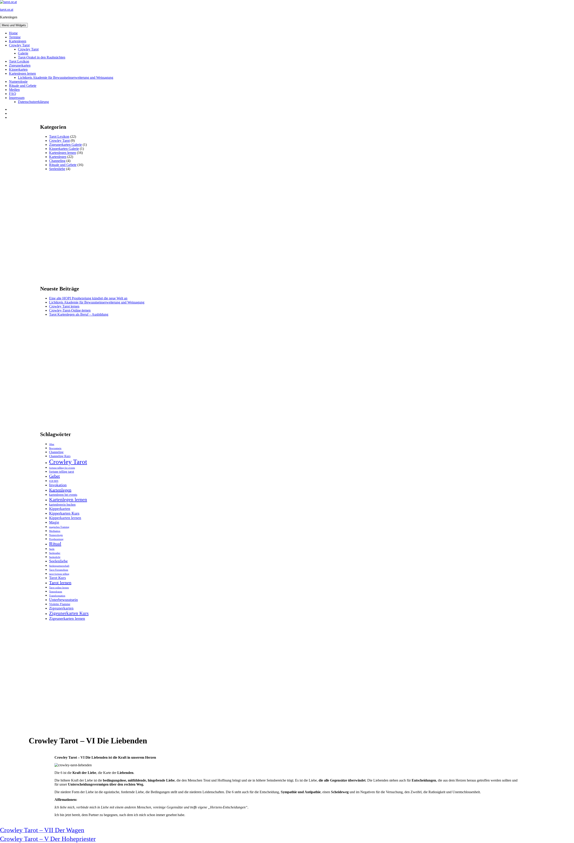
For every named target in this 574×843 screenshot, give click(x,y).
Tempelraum (55, 591)
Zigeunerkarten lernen (67, 618)
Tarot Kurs (57, 578)
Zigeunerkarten (19, 65)
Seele (51, 549)
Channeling (57, 161)
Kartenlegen (17, 41)
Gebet (54, 476)
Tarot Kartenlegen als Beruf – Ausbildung (78, 314)
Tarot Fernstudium (58, 570)
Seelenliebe (57, 169)
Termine (15, 37)
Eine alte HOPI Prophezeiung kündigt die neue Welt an (88, 298)
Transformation (57, 595)
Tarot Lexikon (19, 61)
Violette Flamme (59, 604)
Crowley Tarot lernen (64, 306)
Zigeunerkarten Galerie (65, 144)
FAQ (12, 94)
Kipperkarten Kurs (64, 513)
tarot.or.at (6, 9)
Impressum (16, 98)
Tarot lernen (60, 582)
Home (13, 33)
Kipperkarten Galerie (64, 149)
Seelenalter (54, 553)
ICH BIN (53, 481)
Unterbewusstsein (63, 599)
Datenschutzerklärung (33, 102)
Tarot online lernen (59, 587)
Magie (54, 522)
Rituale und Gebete (22, 85)
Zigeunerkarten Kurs (69, 613)
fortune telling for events (62, 468)
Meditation (54, 531)
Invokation (58, 485)
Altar (51, 444)
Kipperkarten (18, 69)
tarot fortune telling (59, 574)
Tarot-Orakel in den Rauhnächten (41, 57)
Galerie (23, 53)
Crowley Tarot (19, 45)
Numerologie (18, 81)
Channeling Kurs (59, 456)
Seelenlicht (54, 557)
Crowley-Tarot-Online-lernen (70, 310)
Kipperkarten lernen (65, 518)
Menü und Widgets (14, 25)
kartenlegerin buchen (62, 504)
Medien (14, 90)
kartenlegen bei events (63, 494)
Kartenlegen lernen (22, 73)
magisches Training (59, 527)
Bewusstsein (55, 448)
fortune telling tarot (61, 471)
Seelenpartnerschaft (59, 566)
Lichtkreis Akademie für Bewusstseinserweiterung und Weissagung (65, 77)
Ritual (55, 543)
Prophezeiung (56, 539)
